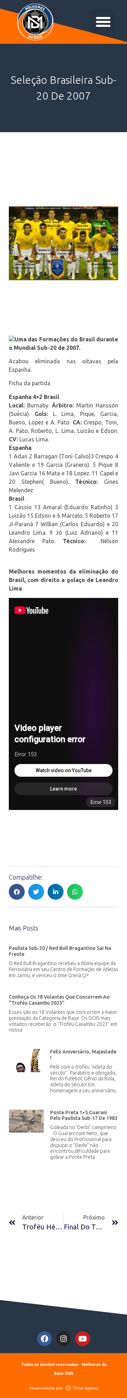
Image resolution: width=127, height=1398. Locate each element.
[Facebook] (44, 1338)
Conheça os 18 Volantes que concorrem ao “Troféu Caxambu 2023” (59, 1000)
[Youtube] (82, 1338)
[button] (103, 22)
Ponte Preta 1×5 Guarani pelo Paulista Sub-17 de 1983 (83, 1115)
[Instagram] (63, 1338)
